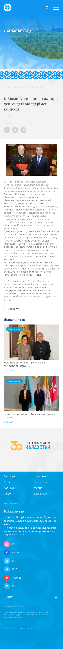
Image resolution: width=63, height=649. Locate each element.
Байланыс (40, 493)
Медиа (21, 87)
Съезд (7, 482)
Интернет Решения (13, 628)
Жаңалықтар (15, 319)
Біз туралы (40, 482)
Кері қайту (12, 309)
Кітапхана (40, 476)
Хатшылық (10, 488)
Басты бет (8, 87)
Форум (8, 493)
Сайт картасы (10, 503)
